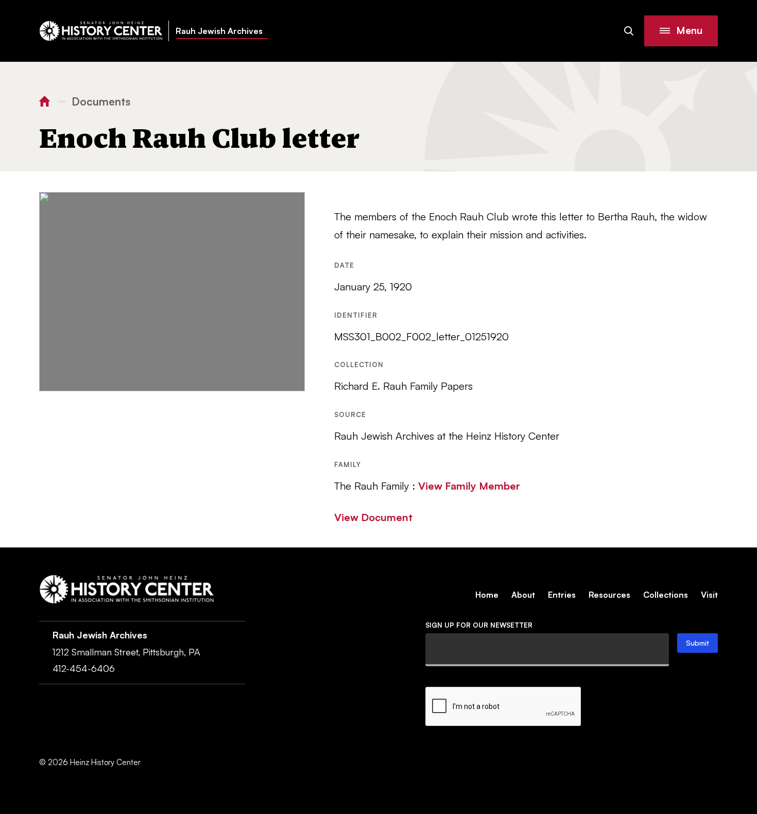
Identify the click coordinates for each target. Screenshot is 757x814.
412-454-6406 (84, 668)
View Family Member (469, 485)
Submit (697, 642)
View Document (373, 517)
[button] (681, 30)
